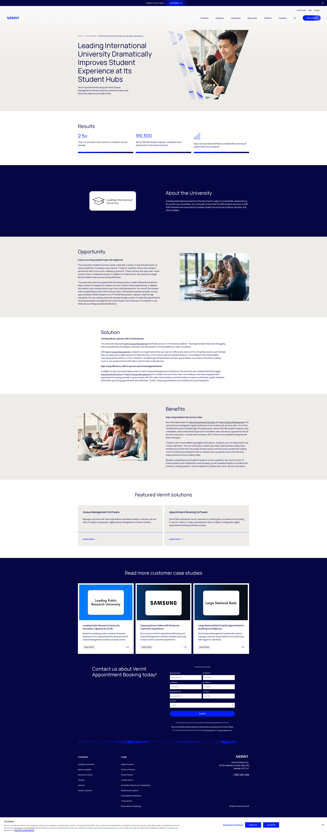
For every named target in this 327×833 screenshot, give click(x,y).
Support (317, 10)
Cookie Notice (127, 780)
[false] (323, 825)
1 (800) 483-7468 (241, 774)
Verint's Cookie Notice (24, 830)
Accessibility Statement (131, 795)
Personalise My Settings (131, 806)
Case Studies (91, 36)
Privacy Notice (127, 775)
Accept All (271, 825)
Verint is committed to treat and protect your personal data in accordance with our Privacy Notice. (202, 727)
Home (81, 36)
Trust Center (126, 801)
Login (310, 10)
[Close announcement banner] (322, 3)
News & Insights (84, 769)
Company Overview (86, 764)
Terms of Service (223, 730)
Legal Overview (127, 764)
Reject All (253, 825)
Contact (81, 785)
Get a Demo (312, 18)
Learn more (88, 539)
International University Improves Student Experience (120, 36)
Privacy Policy (210, 730)
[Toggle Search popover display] (294, 18)
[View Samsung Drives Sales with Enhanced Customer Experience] (163, 618)
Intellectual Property (129, 790)
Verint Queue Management (136, 343)
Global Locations (85, 790)
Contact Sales (301, 10)
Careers (81, 780)
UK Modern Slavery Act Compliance (135, 785)
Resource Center (85, 775)
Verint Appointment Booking (202, 422)
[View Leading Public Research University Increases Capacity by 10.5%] (106, 618)
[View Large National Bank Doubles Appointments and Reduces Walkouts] (221, 618)
